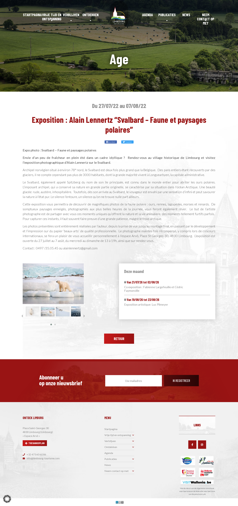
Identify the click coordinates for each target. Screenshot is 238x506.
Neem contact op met (205, 18)
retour (119, 338)
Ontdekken (90, 14)
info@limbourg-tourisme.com (43, 458)
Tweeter (128, 142)
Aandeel (111, 142)
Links (197, 425)
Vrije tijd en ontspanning (51, 16)
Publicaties (167, 14)
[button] (51, 324)
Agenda (147, 14)
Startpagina (32, 14)
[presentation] (22, 316)
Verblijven (71, 14)
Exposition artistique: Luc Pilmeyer (146, 304)
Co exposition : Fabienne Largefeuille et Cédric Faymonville (153, 288)
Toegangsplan (36, 443)
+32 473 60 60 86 (36, 454)
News (186, 14)
